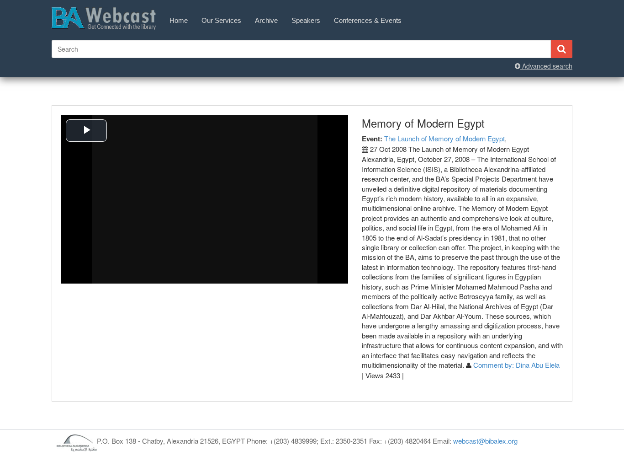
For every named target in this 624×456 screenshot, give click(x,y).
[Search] (561, 49)
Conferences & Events (368, 20)
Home (178, 20)
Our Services (221, 20)
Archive (266, 20)
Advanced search (546, 65)
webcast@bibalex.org (485, 440)
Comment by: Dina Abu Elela (516, 365)
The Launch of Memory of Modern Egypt (444, 138)
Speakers (305, 20)
